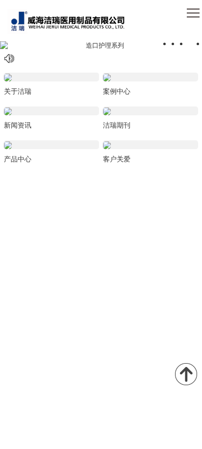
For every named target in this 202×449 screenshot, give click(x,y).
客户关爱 (116, 159)
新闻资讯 (17, 125)
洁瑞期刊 (116, 125)
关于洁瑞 (17, 91)
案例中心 (116, 91)
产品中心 (17, 159)
